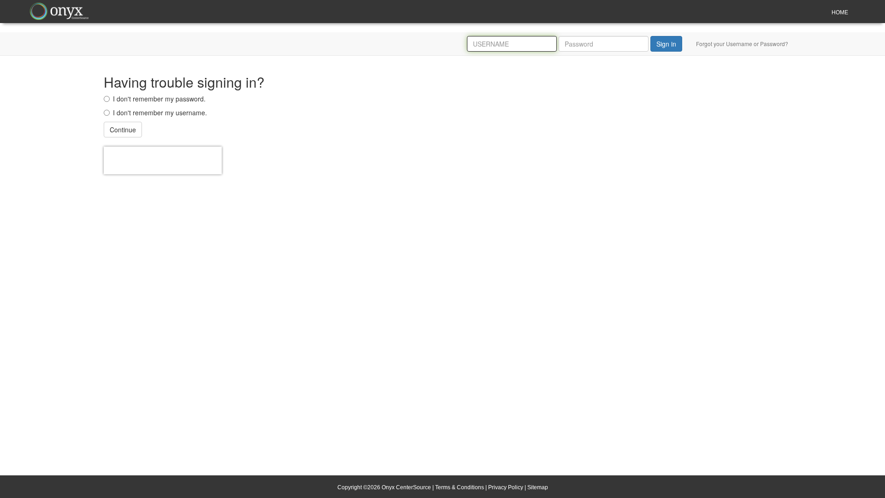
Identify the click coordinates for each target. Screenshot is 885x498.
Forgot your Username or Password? (742, 43)
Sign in (666, 43)
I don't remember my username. (160, 112)
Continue (123, 129)
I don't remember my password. (159, 98)
